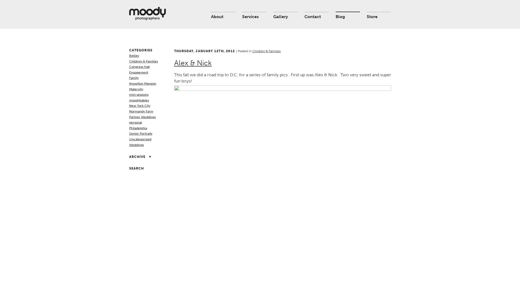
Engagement (138, 72)
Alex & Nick (193, 63)
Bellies (134, 56)
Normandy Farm (141, 111)
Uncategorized (140, 139)
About (217, 16)
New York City (139, 106)
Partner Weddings (142, 117)
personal (135, 122)
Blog (340, 16)
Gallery (280, 16)
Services (250, 16)
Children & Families (143, 61)
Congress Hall (139, 67)
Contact (312, 16)
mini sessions (138, 95)
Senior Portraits (140, 133)
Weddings (136, 145)
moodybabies (139, 100)
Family (134, 78)
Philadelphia (138, 128)
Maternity (136, 89)
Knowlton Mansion (142, 83)
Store (372, 16)
